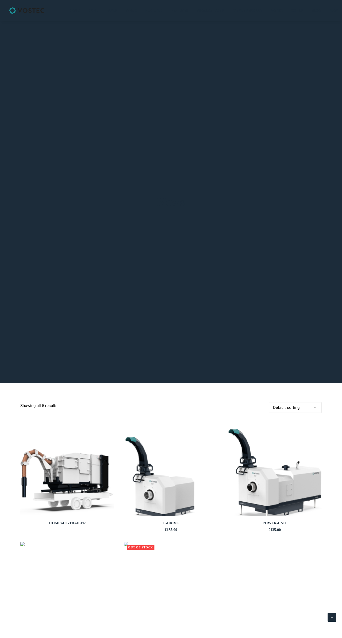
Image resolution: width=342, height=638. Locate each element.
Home (75, 11)
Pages (112, 11)
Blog (316, 11)
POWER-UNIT (274, 523)
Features (154, 11)
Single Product (248, 11)
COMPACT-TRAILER (67, 523)
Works (277, 11)
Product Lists (210, 11)
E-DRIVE (171, 523)
